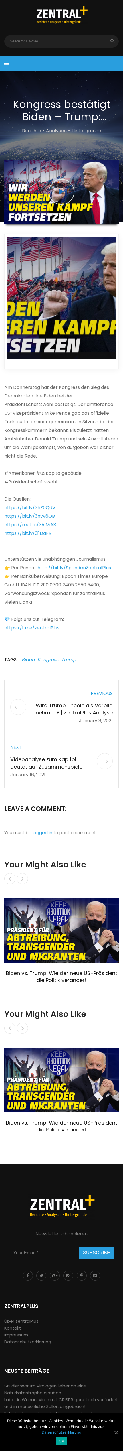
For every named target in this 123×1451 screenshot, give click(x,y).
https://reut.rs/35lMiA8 (30, 524)
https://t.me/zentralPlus (31, 628)
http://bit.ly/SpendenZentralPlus (74, 567)
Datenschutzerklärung (27, 1342)
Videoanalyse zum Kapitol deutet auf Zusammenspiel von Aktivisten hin (44, 767)
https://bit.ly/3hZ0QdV (29, 507)
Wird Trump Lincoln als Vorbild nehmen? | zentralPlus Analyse (74, 709)
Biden (28, 659)
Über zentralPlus (21, 1321)
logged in (42, 833)
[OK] (116, 1432)
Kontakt (12, 1328)
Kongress (47, 659)
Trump (68, 659)
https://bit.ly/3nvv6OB (29, 516)
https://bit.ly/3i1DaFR (27, 533)
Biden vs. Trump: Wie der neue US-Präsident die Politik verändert (61, 977)
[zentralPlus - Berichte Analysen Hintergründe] (61, 15)
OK (61, 1441)
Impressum (16, 1335)
